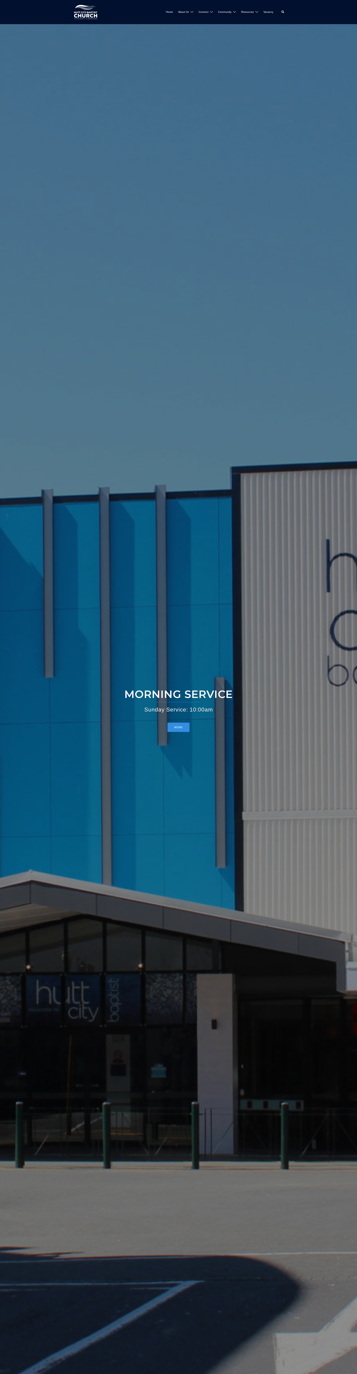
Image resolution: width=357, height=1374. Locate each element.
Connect (203, 11)
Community (224, 11)
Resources (247, 11)
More (178, 727)
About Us (183, 11)
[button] (283, 12)
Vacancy (268, 11)
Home (169, 11)
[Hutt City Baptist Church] (86, 11)
